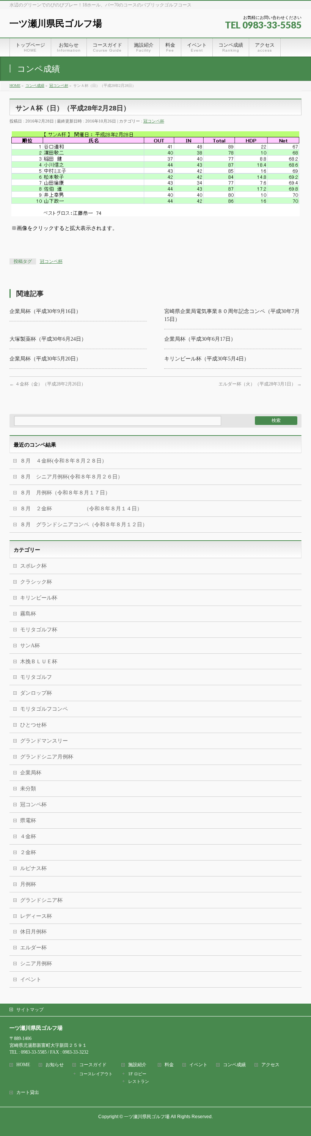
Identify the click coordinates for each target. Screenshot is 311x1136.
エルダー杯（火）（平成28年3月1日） (260, 384)
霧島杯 (28, 614)
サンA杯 (30, 645)
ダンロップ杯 (36, 693)
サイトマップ (30, 1009)
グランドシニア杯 (41, 900)
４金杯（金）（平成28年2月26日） (47, 384)
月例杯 (28, 884)
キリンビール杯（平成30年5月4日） (206, 359)
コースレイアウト (96, 1073)
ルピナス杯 (33, 868)
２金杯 (28, 852)
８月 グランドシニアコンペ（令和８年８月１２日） (84, 524)
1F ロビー (137, 1073)
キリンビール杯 (38, 598)
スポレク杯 (33, 566)
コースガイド (93, 1064)
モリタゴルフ (36, 677)
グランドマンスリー (44, 741)
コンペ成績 (234, 1064)
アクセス (270, 1064)
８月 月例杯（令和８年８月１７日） (65, 493)
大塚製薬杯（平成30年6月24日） (47, 339)
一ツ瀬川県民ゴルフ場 (55, 23)
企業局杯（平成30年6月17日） (200, 339)
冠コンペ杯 (153, 121)
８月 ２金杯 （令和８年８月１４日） (81, 508)
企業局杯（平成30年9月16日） (45, 311)
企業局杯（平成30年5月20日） (45, 359)
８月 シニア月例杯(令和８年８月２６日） (71, 477)
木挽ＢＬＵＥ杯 (38, 661)
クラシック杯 (36, 582)
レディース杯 (36, 916)
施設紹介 (137, 1064)
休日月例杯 (33, 932)
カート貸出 (27, 1092)
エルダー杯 (33, 947)
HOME (23, 1064)
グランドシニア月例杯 (46, 757)
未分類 (28, 788)
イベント (30, 979)
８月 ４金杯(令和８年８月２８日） (63, 461)
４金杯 (28, 836)
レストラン (138, 1081)
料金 (169, 1064)
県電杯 (28, 820)
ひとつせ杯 (33, 725)
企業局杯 (30, 773)
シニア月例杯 (36, 963)
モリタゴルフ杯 (38, 630)
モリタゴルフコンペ (44, 709)
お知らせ (55, 1064)
